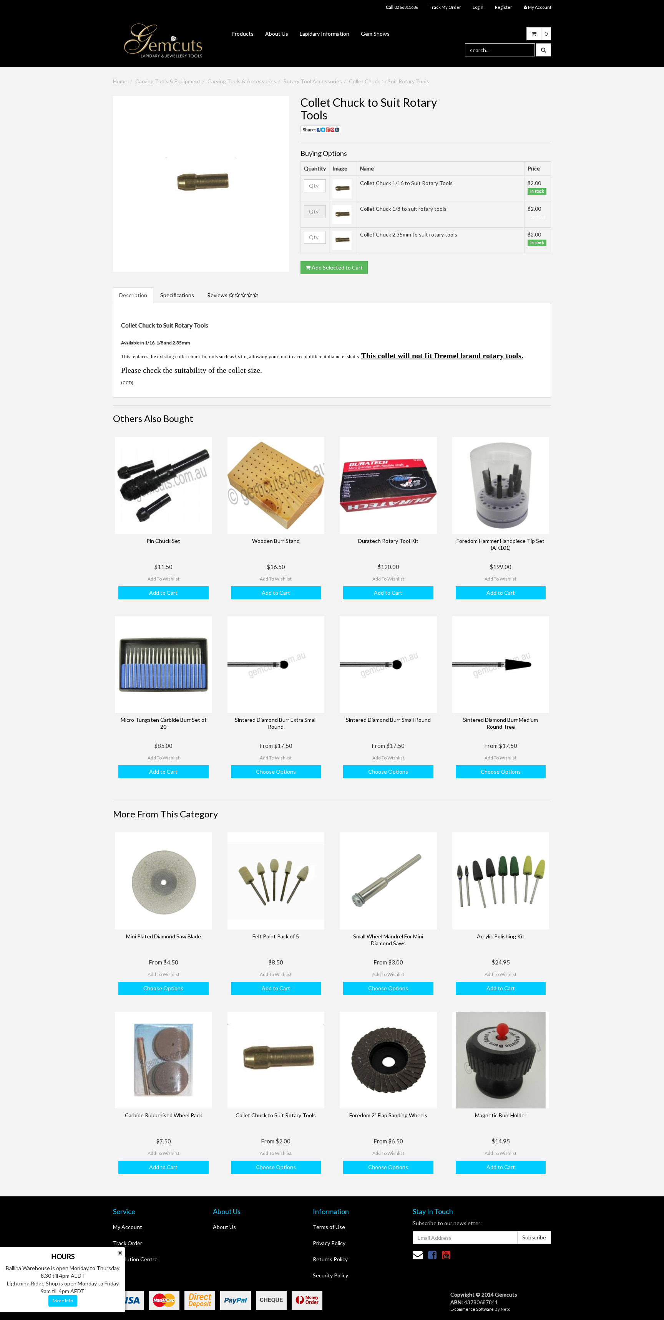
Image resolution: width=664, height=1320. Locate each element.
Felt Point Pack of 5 (275, 936)
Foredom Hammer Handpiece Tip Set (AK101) (500, 544)
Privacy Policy (329, 1243)
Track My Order (445, 7)
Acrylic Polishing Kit (501, 936)
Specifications (177, 295)
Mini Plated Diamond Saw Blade (163, 936)
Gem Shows (375, 33)
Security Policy (330, 1275)
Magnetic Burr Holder (500, 1115)
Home (120, 81)
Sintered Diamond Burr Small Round (388, 719)
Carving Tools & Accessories (242, 81)
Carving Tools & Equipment (168, 81)
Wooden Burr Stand (276, 541)
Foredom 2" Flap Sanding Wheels (388, 1115)
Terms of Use (329, 1227)
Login (478, 7)
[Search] (543, 49)
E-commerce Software (472, 1309)
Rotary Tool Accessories (312, 81)
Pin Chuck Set (163, 541)
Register (503, 7)
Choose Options (276, 771)
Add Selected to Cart (336, 267)
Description (133, 295)
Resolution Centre (135, 1259)
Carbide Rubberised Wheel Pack (163, 1115)
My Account (127, 1227)
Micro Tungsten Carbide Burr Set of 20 (163, 723)
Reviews (218, 295)
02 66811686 (402, 7)
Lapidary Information (324, 33)
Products (242, 33)
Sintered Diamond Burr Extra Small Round (276, 723)
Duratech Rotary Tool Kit (388, 541)
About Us (276, 33)
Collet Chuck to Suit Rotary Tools (389, 81)
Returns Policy (330, 1259)
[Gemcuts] (163, 40)
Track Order (127, 1243)
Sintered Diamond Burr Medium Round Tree (500, 723)
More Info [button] (63, 1300)
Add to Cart (163, 592)
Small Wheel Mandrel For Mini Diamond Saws (388, 939)
